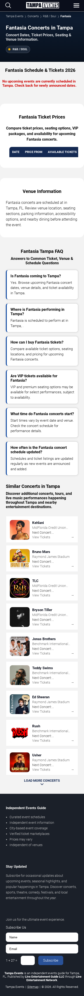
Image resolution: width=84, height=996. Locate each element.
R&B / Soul (49, 16)
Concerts (33, 16)
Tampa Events (14, 16)
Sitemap (32, 987)
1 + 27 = (11, 960)
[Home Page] (42, 5)
